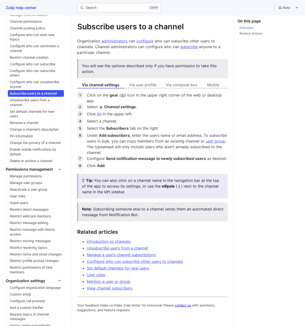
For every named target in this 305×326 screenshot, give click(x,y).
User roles (96, 274)
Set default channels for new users (118, 268)
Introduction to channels (109, 241)
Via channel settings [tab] (100, 84)
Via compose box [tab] (182, 84)
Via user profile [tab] (142, 84)
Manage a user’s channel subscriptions (121, 254)
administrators (114, 41)
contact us (183, 305)
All (99, 114)
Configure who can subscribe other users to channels (135, 261)
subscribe (189, 46)
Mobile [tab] (213, 84)
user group (215, 141)
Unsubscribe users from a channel (117, 248)
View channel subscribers (109, 288)
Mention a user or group (108, 281)
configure (144, 41)
